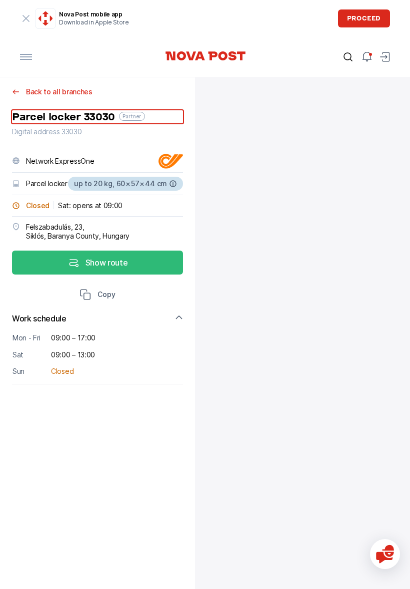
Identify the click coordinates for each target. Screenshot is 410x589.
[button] (98, 295)
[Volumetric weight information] (173, 184)
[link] (205, 55)
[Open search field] (348, 57)
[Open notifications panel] (367, 57)
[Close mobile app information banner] (26, 18)
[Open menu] (26, 57)
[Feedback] (385, 554)
